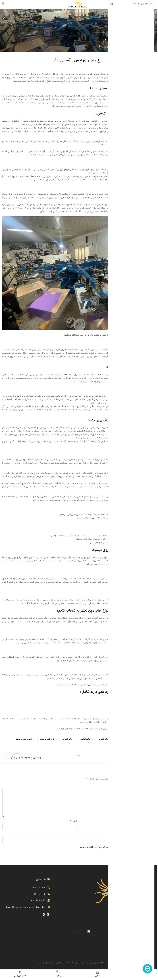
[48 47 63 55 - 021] (49, 900)
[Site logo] (78, 4)
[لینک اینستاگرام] (48, 914)
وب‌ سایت (150, 834)
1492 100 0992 (39, 894)
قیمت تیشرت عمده (24, 739)
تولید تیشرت (85, 739)
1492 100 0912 (39, 887)
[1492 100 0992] (49, 894)
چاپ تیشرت (67, 739)
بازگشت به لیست (78, 756)
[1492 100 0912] (49, 887)
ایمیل (73, 821)
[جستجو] (111, 3)
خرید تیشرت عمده (47, 739)
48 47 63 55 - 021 (36, 900)
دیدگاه (150, 785)
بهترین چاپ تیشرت (106, 739)
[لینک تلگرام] (44, 914)
